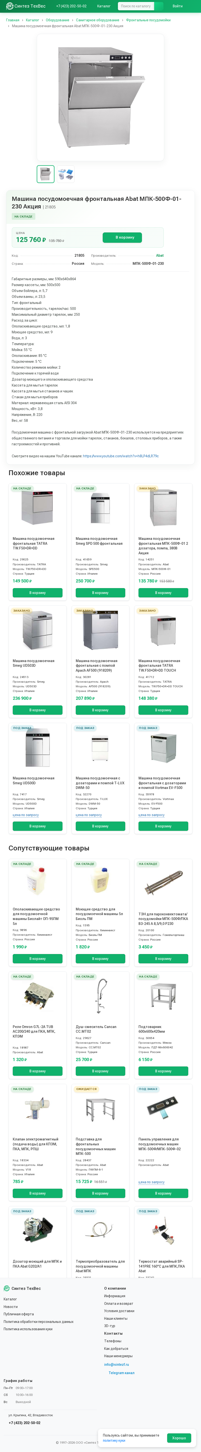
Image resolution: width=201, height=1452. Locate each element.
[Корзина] (192, 6)
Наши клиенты (115, 1318)
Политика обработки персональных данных (39, 1322)
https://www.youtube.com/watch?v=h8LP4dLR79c (121, 456)
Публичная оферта (19, 1314)
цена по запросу (26, 815)
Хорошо (179, 1438)
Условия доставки (119, 1311)
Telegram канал (122, 1373)
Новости (11, 1307)
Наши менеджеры (118, 1356)
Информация (114, 1296)
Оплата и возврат (118, 1304)
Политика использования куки (28, 1329)
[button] (100, 97)
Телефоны (112, 1341)
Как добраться (116, 1349)
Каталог (10, 1299)
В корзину (125, 237)
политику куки (114, 1440)
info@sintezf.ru (116, 1365)
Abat (160, 255)
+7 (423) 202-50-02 (24, 1423)
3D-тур (109, 1326)
